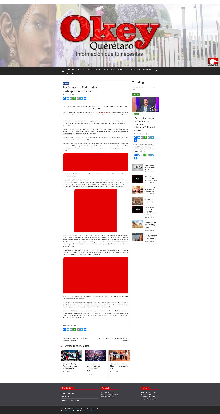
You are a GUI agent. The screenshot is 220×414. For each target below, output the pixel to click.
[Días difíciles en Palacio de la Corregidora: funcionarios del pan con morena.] (137, 212)
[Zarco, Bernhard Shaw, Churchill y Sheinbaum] (137, 169)
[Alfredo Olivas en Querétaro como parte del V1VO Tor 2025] (95, 351)
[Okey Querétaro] (110, 5)
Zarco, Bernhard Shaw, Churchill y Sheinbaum (150, 167)
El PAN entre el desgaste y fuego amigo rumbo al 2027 (151, 178)
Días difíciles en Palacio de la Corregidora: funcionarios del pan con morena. (151, 211)
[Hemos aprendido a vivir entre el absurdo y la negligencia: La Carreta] (137, 226)
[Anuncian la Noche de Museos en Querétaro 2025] (119, 351)
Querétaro (70, 69)
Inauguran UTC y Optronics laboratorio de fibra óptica (71, 366)
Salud (113, 69)
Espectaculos (135, 69)
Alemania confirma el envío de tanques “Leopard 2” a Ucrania (76, 339)
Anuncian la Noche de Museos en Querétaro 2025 (119, 366)
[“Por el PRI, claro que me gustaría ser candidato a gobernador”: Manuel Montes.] (145, 104)
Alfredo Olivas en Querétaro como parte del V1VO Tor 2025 (93, 367)
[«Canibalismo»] (137, 201)
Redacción (75, 94)
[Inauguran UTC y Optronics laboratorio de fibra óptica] (71, 351)
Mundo (89, 69)
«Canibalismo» (149, 199)
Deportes (70, 73)
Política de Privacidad (67, 393)
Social (126, 69)
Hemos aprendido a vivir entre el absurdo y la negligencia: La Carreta (151, 224)
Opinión (136, 114)
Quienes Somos (65, 397)
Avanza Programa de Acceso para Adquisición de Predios (113, 339)
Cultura (97, 69)
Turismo (105, 69)
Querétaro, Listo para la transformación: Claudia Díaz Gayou (151, 236)
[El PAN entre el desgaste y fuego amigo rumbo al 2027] (137, 180)
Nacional (81, 69)
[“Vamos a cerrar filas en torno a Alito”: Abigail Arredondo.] (137, 191)
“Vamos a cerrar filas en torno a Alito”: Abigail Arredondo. (151, 189)
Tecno (120, 69)
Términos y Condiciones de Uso (70, 400)
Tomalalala (147, 69)
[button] (75, 69)
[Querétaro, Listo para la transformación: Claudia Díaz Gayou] (137, 238)
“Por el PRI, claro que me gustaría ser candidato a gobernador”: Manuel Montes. (144, 124)
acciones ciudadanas (85, 115)
